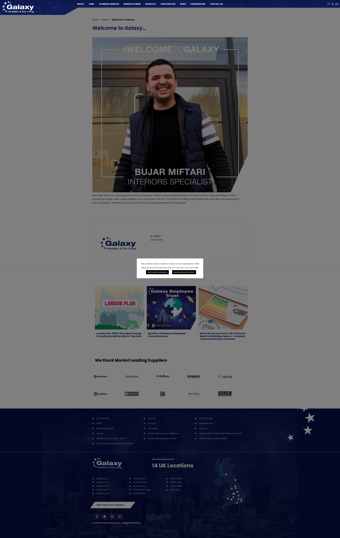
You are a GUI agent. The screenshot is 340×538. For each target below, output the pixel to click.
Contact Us (216, 4)
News (183, 4)
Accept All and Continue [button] (184, 272)
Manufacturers (132, 4)
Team (91, 4)
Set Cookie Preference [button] (157, 272)
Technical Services (109, 4)
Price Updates (168, 4)
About (80, 4)
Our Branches (197, 4)
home (95, 19)
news (105, 19)
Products (150, 4)
